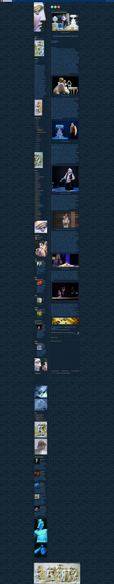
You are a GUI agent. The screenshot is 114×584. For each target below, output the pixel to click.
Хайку (37, 215)
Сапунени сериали (39, 205)
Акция (37, 172)
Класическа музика (39, 190)
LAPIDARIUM (39, 3)
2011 (37, 146)
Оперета (37, 202)
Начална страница (65, 370)
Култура (37, 191)
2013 (37, 143)
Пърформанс (38, 203)
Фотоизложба (38, 214)
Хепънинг (37, 217)
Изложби (37, 184)
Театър (37, 209)
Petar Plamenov (40, 237)
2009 (37, 150)
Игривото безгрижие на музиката (42, 484)
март (38, 137)
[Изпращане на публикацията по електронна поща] (78, 332)
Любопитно (38, 194)
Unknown (38, 238)
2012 (37, 145)
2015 (37, 124)
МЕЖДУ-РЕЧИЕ (40, 279)
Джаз (36, 181)
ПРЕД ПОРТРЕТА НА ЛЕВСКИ (44, 263)
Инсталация (38, 185)
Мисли (37, 196)
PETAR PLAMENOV (40, 261)
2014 (37, 126)
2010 (37, 148)
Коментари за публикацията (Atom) (63, 373)
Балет (37, 173)
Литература (38, 193)
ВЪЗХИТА (39, 297)
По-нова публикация (55, 370)
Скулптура (38, 206)
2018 (37, 119)
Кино (36, 188)
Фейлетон (37, 211)
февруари (39, 139)
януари (38, 141)
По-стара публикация (75, 370)
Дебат (37, 179)
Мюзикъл (37, 199)
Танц (36, 208)
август (38, 134)
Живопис (37, 182)
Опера (78, 333)
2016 (37, 123)
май (37, 136)
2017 (37, 121)
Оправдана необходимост (41, 132)
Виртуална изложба (39, 176)
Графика (37, 178)
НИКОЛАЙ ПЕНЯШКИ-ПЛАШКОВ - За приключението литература (41, 418)
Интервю (37, 187)
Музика (37, 197)
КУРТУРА (66, 327)
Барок (37, 175)
